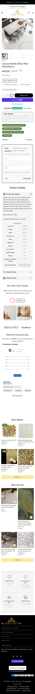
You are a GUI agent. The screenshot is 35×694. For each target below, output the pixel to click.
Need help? (29, 139)
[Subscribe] (33, 645)
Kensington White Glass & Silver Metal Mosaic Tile (25, 550)
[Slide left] (2, 2)
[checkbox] (28, 390)
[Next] (30, 32)
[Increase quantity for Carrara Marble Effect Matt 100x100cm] (11, 95)
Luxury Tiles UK (15, 681)
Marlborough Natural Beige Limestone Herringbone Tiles (8, 507)
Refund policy (12, 688)
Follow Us (20, 300)
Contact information (13, 690)
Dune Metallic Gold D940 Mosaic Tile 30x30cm (25, 467)
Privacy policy (24, 686)
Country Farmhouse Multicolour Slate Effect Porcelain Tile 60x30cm (24, 523)
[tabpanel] (17, 399)
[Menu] (2, 12)
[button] (29, 12)
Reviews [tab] (7, 382)
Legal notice (26, 690)
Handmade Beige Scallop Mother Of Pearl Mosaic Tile (25, 441)
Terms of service (24, 688)
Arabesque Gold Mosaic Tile (9, 440)
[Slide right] (32, 2)
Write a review (17, 375)
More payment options (17, 103)
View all (17, 477)
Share (6, 139)
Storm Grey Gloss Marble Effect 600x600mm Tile (8, 550)
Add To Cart (24, 95)
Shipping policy (12, 686)
